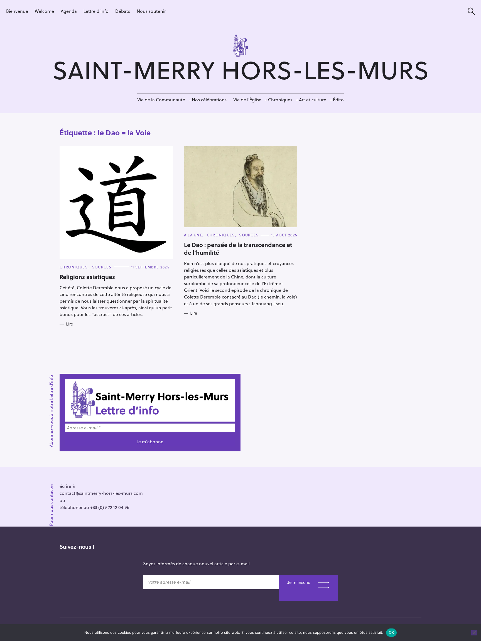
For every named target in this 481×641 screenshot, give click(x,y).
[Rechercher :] (469, 11)
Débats (122, 11)
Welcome (44, 11)
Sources (102, 267)
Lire (69, 324)
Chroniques (280, 99)
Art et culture (312, 99)
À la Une (193, 235)
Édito (338, 99)
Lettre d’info (96, 11)
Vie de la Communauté (161, 99)
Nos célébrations (209, 99)
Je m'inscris (298, 582)
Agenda (69, 11)
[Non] (474, 632)
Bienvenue (17, 11)
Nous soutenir (151, 11)
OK (391, 632)
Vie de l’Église (247, 99)
